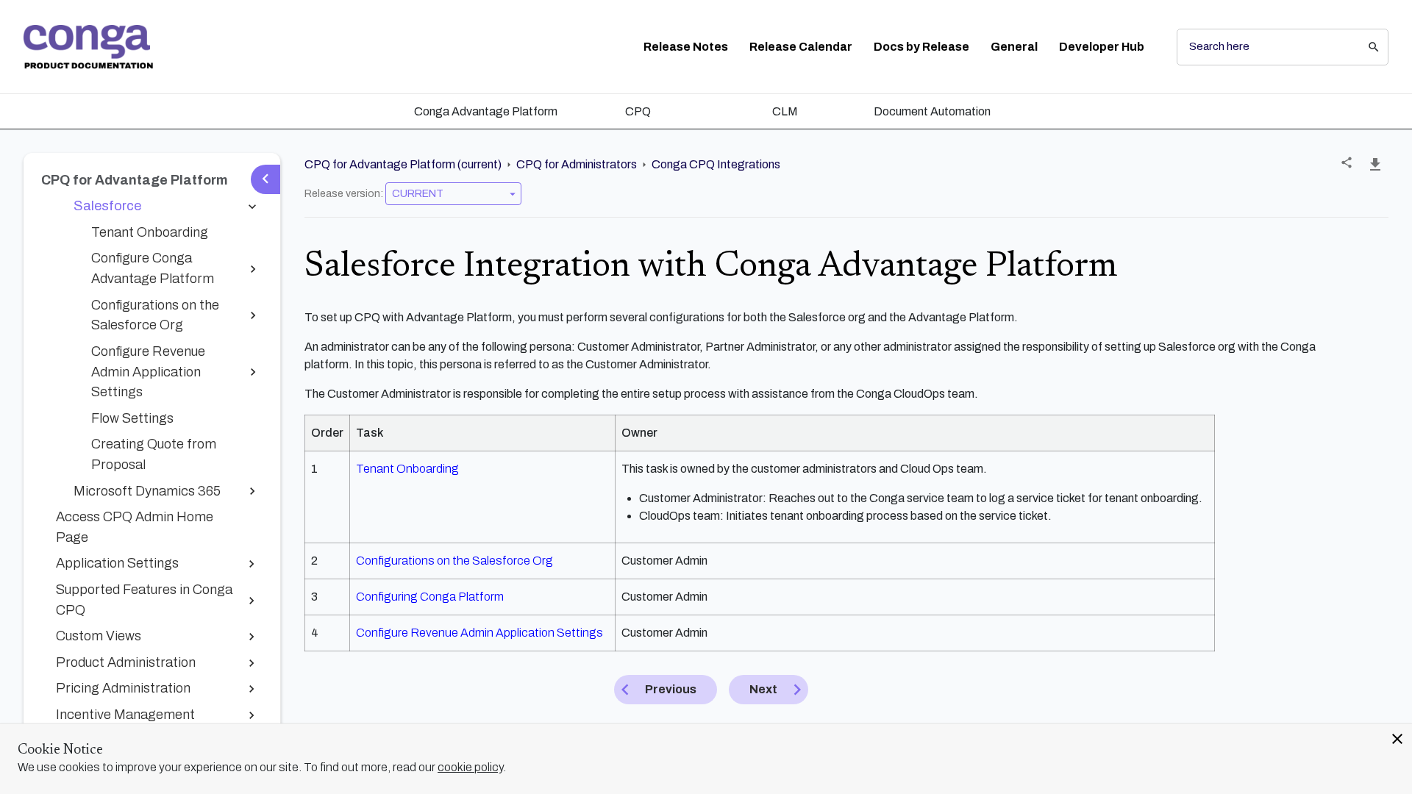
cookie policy (470, 767)
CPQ (638, 111)
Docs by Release (921, 46)
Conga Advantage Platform (485, 111)
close (1397, 739)
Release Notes (685, 46)
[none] (1346, 162)
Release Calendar (800, 46)
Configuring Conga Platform (430, 596)
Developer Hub (1101, 46)
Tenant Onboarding (407, 468)
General (1014, 46)
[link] (88, 47)
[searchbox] (1363, 47)
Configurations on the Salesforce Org (454, 560)
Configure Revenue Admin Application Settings (479, 632)
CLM (785, 111)
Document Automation (932, 111)
